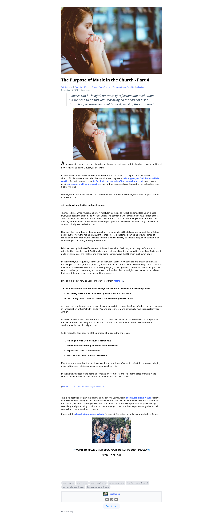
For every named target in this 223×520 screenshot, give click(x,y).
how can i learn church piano (98, 487)
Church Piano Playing (101, 87)
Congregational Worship (123, 87)
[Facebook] (107, 499)
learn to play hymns (98, 483)
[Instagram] (111, 499)
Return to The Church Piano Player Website (83, 386)
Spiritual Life (66, 87)
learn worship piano (116, 483)
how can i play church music (73, 487)
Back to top (111, 506)
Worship (78, 87)
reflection (140, 87)
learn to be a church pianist (137, 483)
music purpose (68, 483)
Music (86, 87)
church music (82, 483)
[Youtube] (116, 499)
